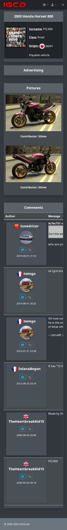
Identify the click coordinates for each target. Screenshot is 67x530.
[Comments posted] (30, 249)
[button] (46, 4)
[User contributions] (22, 249)
